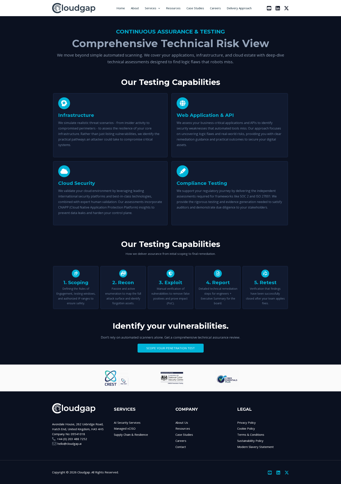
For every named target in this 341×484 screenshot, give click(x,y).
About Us (181, 422)
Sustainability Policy (250, 441)
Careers (215, 8)
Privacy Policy (246, 422)
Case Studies (195, 8)
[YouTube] (269, 8)
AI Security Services (127, 422)
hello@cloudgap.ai (69, 444)
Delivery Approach (239, 8)
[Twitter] (286, 8)
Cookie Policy (246, 428)
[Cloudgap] (77, 8)
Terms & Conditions (250, 435)
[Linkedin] (277, 8)
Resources (173, 8)
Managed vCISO (125, 428)
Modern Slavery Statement (255, 447)
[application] (158, 8)
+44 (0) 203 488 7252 (72, 439)
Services (150, 8)
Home (120, 8)
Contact (180, 447)
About (135, 8)
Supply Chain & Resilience (131, 435)
